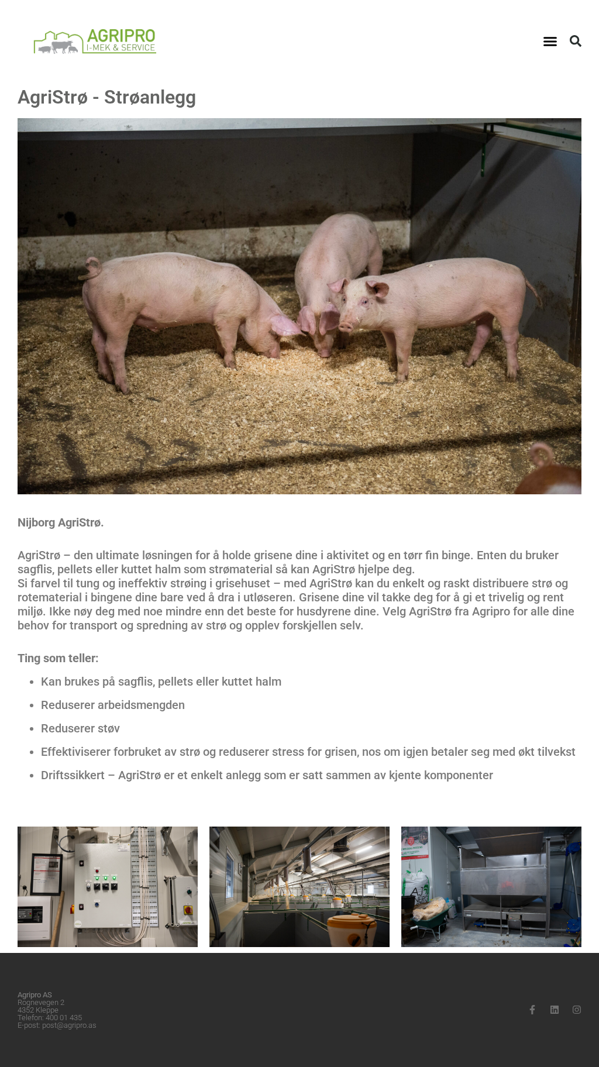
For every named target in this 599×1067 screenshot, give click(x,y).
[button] (550, 41)
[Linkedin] (554, 1009)
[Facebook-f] (532, 1009)
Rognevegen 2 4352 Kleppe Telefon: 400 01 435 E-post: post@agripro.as (57, 1010)
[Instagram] (576, 1009)
